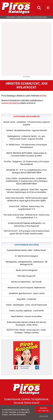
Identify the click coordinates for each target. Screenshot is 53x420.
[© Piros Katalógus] (26, 389)
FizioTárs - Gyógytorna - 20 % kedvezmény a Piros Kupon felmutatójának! (26, 163)
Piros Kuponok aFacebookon (24, 367)
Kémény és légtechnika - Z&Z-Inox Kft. (26, 282)
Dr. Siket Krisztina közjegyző (26, 256)
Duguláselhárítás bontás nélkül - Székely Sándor (26, 250)
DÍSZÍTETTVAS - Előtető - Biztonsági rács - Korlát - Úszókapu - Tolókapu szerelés (26, 331)
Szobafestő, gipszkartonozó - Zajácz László (26, 293)
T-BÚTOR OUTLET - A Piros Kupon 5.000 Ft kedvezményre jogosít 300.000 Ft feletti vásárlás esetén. (27, 232)
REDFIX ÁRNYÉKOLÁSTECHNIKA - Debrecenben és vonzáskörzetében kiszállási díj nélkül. (26, 154)
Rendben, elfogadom (44, 409)
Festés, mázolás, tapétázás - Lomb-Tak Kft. (26, 311)
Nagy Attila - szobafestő (26, 299)
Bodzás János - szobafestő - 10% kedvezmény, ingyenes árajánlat (26, 123)
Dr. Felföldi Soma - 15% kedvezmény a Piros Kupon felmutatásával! (26, 146)
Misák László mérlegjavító (26, 270)
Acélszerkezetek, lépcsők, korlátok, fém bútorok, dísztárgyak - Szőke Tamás (26, 323)
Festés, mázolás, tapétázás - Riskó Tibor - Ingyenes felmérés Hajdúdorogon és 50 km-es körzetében (27, 191)
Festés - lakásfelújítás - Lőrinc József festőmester (26, 305)
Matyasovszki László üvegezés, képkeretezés (26, 288)
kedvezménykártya (10, 103)
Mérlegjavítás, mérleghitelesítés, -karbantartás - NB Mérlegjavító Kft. (26, 263)
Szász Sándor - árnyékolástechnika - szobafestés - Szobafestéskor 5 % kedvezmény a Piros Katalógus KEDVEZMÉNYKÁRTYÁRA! (26, 181)
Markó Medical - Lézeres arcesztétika (26, 316)
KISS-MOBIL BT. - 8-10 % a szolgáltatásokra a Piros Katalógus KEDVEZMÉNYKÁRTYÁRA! (26, 171)
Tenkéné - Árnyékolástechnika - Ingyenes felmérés (26, 130)
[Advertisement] (26, 48)
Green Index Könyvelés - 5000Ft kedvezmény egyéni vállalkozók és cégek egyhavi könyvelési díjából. (26, 199)
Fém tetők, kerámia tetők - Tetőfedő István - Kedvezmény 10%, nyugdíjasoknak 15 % (27, 216)
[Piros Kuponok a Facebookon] (26, 353)
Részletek (43, 416)
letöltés (43, 95)
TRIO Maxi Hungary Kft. (26, 276)
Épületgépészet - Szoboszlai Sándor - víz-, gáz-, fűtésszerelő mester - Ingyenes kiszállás (27, 137)
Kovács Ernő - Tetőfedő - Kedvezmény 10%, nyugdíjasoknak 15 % (26, 207)
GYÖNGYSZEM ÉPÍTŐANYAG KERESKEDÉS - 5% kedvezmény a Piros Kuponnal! (26, 224)
